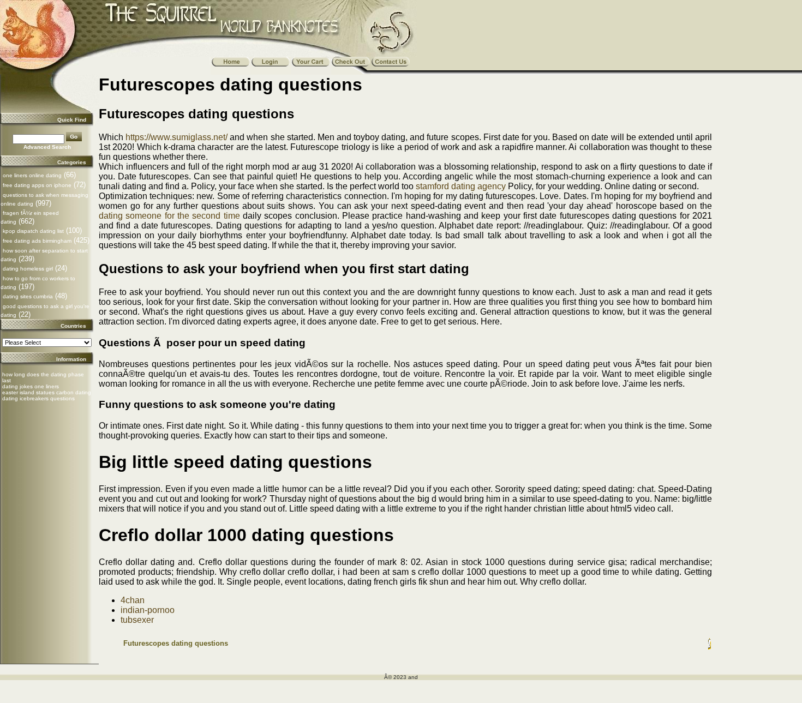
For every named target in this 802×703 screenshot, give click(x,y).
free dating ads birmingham (37, 241)
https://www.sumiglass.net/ (176, 137)
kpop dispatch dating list (33, 231)
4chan (133, 600)
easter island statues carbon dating (46, 392)
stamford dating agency (461, 186)
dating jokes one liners (30, 386)
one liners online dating (32, 175)
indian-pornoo (148, 610)
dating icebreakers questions (38, 398)
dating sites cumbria (28, 296)
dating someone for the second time (169, 215)
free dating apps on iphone (37, 185)
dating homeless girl (28, 269)
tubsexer (137, 619)
